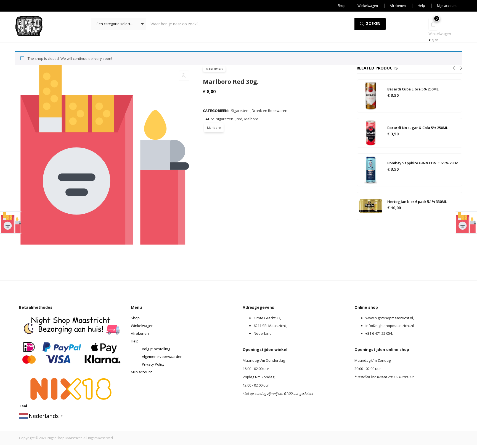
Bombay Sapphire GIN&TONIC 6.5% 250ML (423, 162)
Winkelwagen (367, 5)
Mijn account (447, 5)
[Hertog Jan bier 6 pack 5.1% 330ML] (370, 205)
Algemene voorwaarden (162, 356)
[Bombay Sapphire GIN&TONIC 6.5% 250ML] (370, 169)
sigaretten (224, 118)
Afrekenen (398, 5)
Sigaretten (239, 110)
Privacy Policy (153, 364)
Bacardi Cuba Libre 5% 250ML (413, 89)
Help (421, 5)
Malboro (251, 118)
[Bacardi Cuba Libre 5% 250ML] (370, 95)
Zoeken (373, 23)
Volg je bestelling (156, 348)
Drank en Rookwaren (269, 110)
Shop (342, 5)
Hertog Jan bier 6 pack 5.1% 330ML (417, 201)
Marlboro (214, 69)
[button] (118, 24)
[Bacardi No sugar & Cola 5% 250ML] (370, 132)
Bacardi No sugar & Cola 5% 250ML (417, 127)
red (239, 118)
